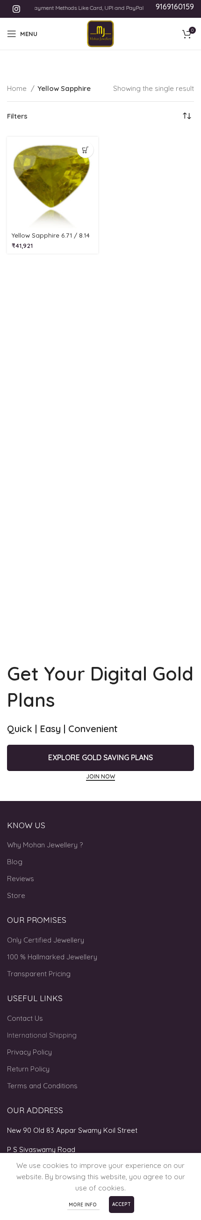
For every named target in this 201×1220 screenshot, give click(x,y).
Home (18, 88)
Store (16, 895)
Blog (14, 861)
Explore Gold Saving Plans (100, 757)
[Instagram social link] (16, 9)
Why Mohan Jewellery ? (45, 844)
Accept (121, 1204)
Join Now (100, 776)
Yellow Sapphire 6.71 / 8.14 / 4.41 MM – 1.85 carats (51, 239)
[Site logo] (100, 33)
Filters (17, 116)
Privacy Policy (29, 1052)
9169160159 (175, 6)
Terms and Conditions (42, 1085)
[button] (85, 150)
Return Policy (28, 1068)
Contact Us (25, 1018)
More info (83, 1205)
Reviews (20, 878)
